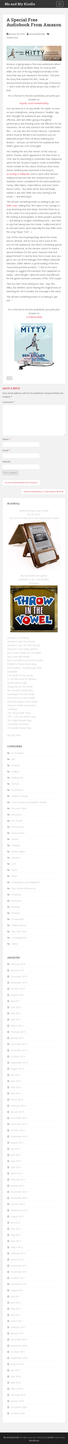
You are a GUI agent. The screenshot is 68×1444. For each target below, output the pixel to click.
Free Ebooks (17, 826)
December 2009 (19, 1407)
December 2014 (19, 1044)
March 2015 (17, 1025)
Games (15, 839)
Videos (14, 943)
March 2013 (17, 1173)
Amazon (15, 765)
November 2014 (19, 1050)
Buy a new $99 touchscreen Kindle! (25, 660)
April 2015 (16, 1019)
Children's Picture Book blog (21, 664)
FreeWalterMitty (34, 317)
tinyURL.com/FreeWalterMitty (34, 103)
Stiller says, (12, 205)
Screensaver (17, 919)
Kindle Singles (18, 851)
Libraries (15, 857)
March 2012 (17, 1247)
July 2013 (15, 1148)
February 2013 (18, 1179)
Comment (8, 402)
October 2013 (18, 1130)
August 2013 (17, 1142)
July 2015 (15, 1001)
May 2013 (16, 1161)
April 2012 (16, 1241)
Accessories (17, 753)
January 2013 (17, 1185)
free (9, 378)
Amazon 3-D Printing (18, 637)
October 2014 (18, 1056)
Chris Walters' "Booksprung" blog (24, 667)
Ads (13, 759)
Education (16, 814)
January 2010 (17, 1401)
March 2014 (17, 1099)
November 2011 (19, 1271)
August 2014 (17, 1068)
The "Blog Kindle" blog (18, 712)
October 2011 (18, 1277)
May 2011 (16, 1308)
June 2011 (16, 1302)
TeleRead (12, 709)
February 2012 (18, 1253)
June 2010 (16, 1376)
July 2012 (15, 1222)
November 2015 (19, 982)
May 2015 (16, 1013)
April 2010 (16, 1382)
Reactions (16, 900)
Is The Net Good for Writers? (22, 679)
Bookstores (17, 789)
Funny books (18, 832)
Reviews (15, 912)
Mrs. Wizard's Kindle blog (20, 690)
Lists (13, 863)
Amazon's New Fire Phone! (21, 641)
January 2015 (17, 1037)
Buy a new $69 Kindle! (18, 656)
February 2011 (18, 1327)
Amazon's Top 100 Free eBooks (23, 645)
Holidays (15, 845)
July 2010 (15, 1370)
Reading (15, 906)
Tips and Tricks (19, 931)
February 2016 (18, 964)
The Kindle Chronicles (18, 724)
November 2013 (19, 1124)
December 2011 (19, 1265)
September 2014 (19, 1062)
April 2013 (16, 1167)
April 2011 (16, 1314)
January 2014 (17, 1111)
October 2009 (18, 1413)
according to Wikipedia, (18, 173)
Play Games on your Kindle (21, 697)
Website (6, 461)
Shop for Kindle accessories (21, 705)
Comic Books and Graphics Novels (29, 802)
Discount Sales (19, 808)
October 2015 (18, 988)
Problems (16, 894)
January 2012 (17, 1259)
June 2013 (16, 1154)
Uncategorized (18, 937)
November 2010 (19, 1345)
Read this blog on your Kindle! (22, 701)
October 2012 (18, 1204)
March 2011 (17, 1321)
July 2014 (15, 1074)
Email (6, 450)
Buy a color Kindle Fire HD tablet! (24, 652)
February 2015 (18, 1031)
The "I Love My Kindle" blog (21, 716)
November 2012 (19, 1197)
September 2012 (19, 1210)
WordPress (34, 1440)
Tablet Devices (19, 925)
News (14, 876)
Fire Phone (16, 820)
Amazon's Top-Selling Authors (22, 649)
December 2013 (19, 1117)
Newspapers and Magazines (25, 882)
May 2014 (16, 1087)
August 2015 (17, 994)
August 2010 (17, 1364)
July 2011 (15, 1296)
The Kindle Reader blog (19, 727)
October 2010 (18, 1351)
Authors (15, 783)
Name (6, 439)
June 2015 (16, 1007)
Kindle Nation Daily (17, 682)
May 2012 (16, 1234)
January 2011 (17, 1333)
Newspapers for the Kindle (20, 694)
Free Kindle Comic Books (20, 675)
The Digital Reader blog (19, 720)
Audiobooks (12, 37)
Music (14, 869)
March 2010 (17, 1388)
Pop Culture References (23, 888)
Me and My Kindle (20, 4)
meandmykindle (37, 34)
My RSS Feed (14, 735)
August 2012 (17, 1216)
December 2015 (19, 976)
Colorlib (49, 1437)
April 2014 (16, 1093)
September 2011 (19, 1284)
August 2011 (17, 1290)
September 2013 (19, 1136)
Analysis (15, 771)
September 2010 (19, 1357)
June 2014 (16, 1081)
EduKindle (12, 671)
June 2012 (16, 1228)
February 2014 (18, 1105)
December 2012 (19, 1191)
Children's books (19, 796)
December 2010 (19, 1339)
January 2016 (17, 970)
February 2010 (18, 1394)
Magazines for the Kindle (20, 686)
